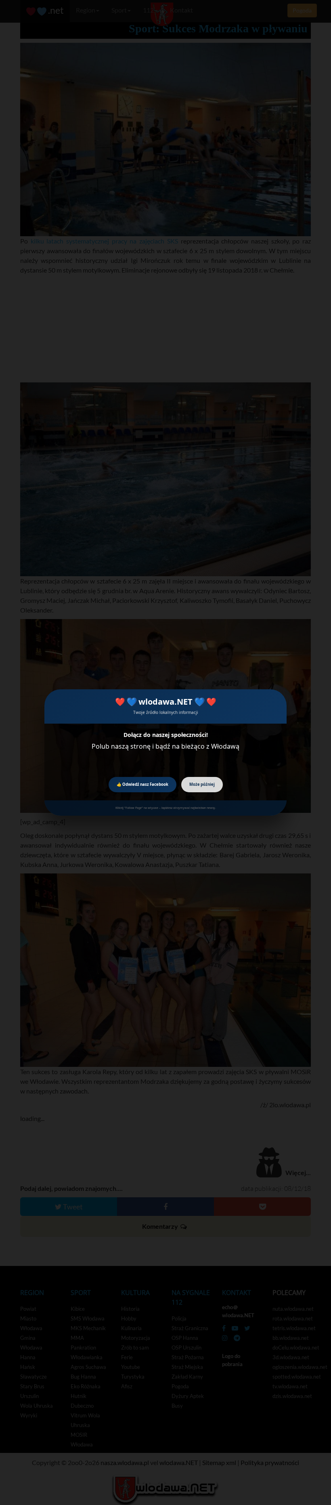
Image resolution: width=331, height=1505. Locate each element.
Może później (202, 784)
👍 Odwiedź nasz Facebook (142, 784)
